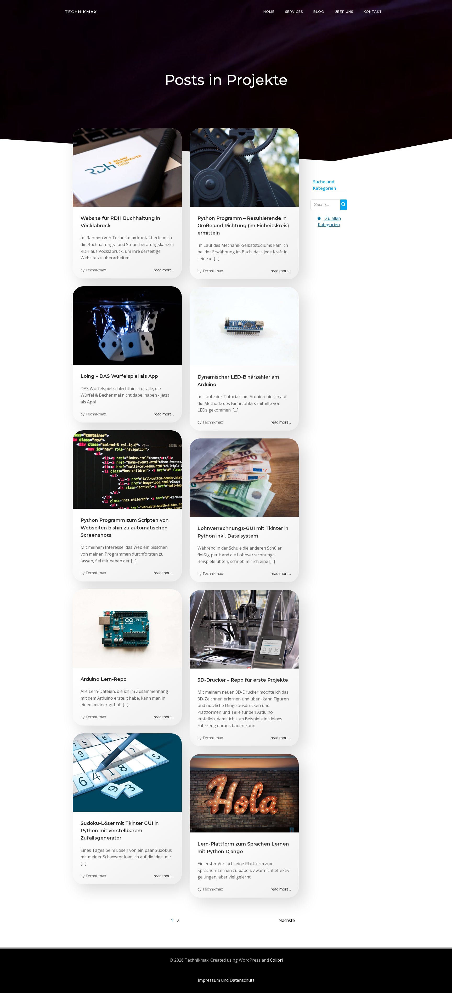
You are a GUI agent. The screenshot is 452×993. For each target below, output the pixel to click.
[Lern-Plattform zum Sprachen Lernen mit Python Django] (244, 793)
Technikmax (96, 269)
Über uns (344, 12)
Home (269, 12)
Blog (318, 12)
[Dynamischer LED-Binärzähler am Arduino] (244, 326)
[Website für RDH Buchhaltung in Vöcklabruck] (127, 167)
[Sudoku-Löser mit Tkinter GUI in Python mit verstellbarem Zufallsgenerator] (127, 772)
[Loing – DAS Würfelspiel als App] (127, 325)
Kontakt (373, 12)
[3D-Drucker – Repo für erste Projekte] (244, 629)
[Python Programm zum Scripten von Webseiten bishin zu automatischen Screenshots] (127, 469)
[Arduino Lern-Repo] (127, 628)
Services (294, 12)
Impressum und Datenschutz (226, 980)
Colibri (276, 960)
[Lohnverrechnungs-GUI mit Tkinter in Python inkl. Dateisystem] (244, 477)
